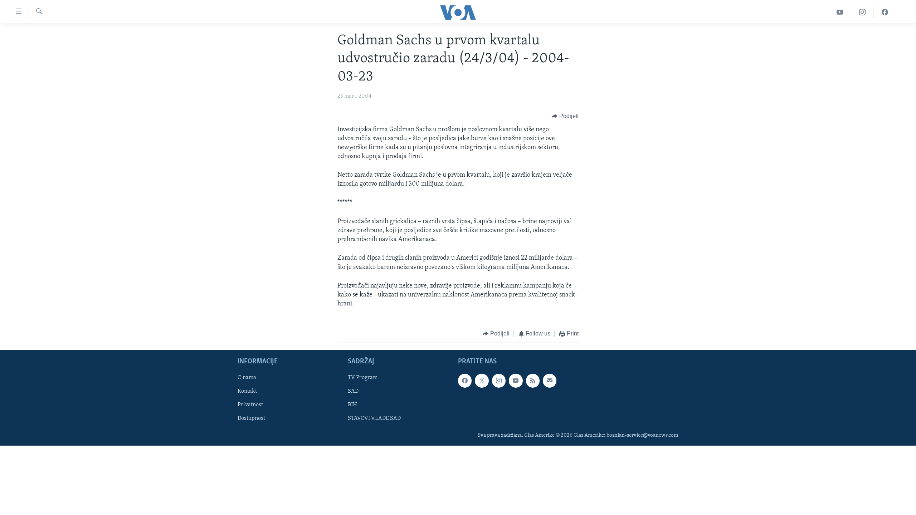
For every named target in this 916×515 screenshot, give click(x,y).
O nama (247, 378)
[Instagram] (862, 12)
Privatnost (250, 405)
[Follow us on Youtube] (515, 380)
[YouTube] (840, 12)
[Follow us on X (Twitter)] (481, 380)
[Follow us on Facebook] (465, 380)
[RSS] (533, 380)
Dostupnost (251, 418)
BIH (352, 405)
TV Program (362, 378)
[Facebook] (885, 12)
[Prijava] (549, 380)
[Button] (565, 116)
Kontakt (247, 391)
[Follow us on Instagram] (499, 380)
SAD (353, 391)
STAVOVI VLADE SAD (374, 418)
